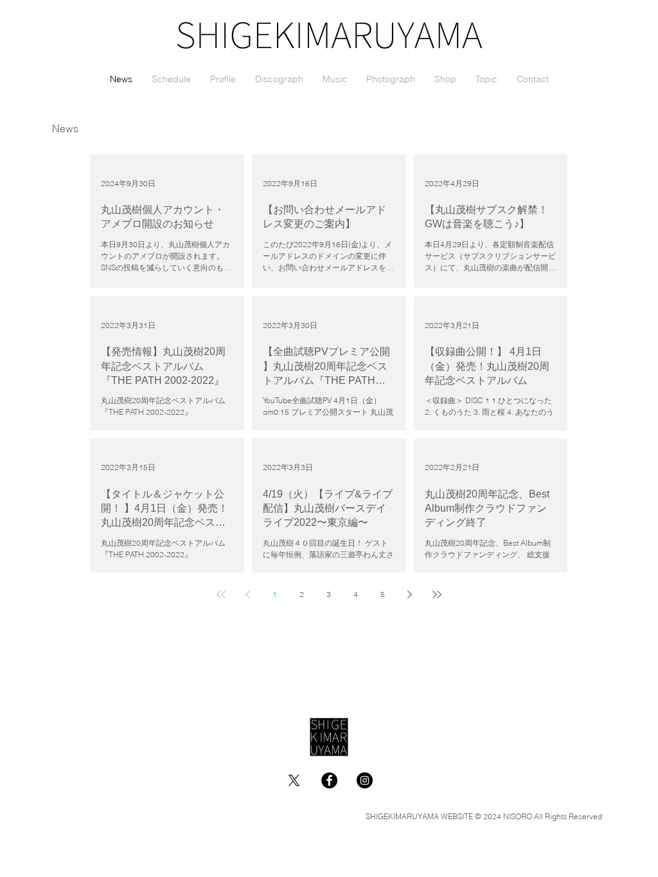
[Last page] (437, 594)
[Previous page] (248, 594)
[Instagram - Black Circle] (365, 780)
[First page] (221, 594)
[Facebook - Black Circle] (329, 780)
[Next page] (410, 594)
